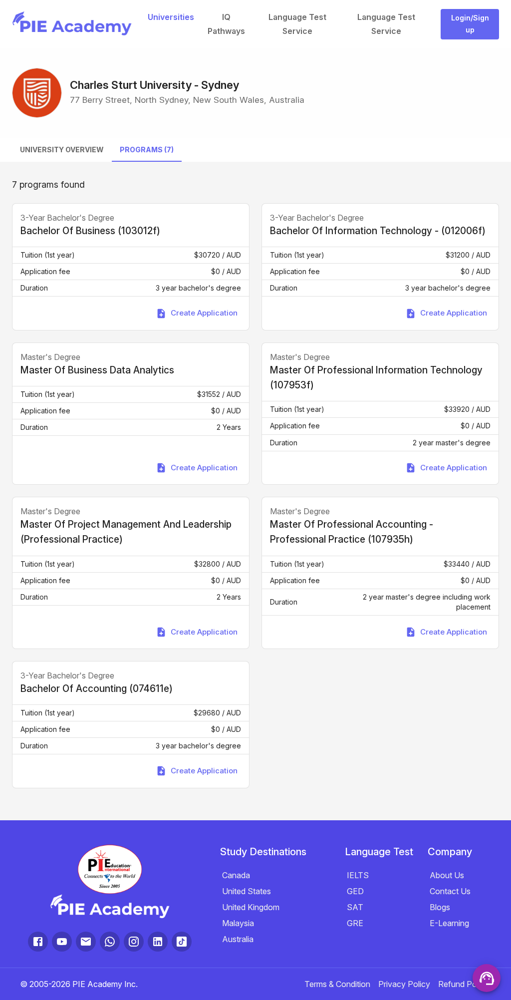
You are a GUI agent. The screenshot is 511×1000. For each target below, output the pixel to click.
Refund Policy (463, 984)
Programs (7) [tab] (147, 149)
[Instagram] (134, 942)
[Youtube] (62, 942)
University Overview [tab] (62, 149)
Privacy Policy (404, 984)
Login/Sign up (470, 23)
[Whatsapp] (110, 942)
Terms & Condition (337, 984)
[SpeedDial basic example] (487, 978)
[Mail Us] (86, 942)
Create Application (204, 313)
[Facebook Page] (38, 942)
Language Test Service (297, 24)
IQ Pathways (226, 24)
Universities (171, 17)
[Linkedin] (158, 942)
